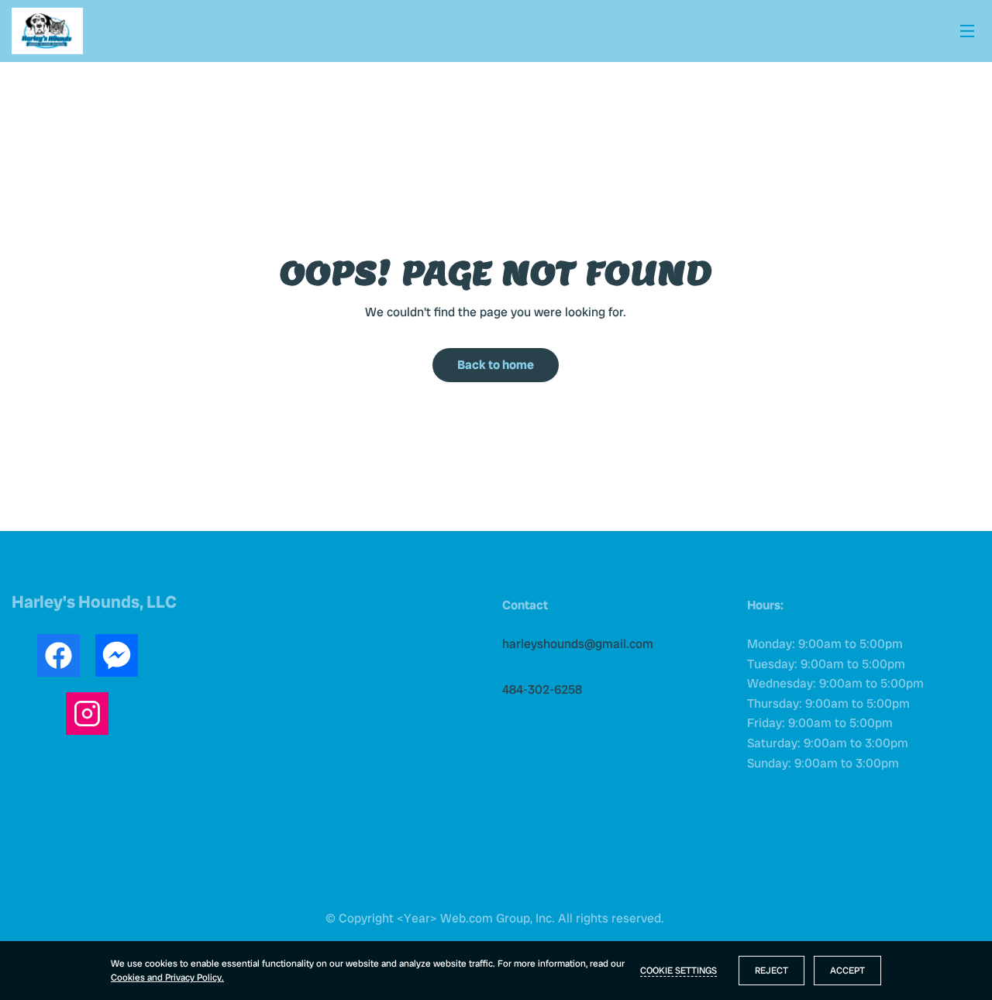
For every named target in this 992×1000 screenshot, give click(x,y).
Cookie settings (678, 970)
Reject (771, 970)
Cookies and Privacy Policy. (167, 977)
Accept (847, 970)
